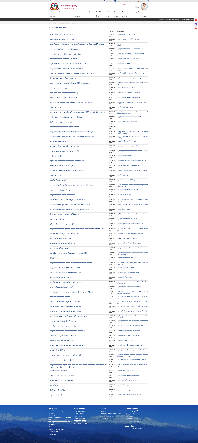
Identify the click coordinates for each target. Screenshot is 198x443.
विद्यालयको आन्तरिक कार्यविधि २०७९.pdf (128, 238)
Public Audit (52, 434)
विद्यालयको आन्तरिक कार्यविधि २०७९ (61, 238)
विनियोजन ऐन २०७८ (56, 258)
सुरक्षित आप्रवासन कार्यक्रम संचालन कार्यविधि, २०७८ (66, 272)
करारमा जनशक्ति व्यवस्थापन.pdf (126, 370)
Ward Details (144, 14)
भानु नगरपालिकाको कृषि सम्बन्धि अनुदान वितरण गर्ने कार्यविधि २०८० (70, 204)
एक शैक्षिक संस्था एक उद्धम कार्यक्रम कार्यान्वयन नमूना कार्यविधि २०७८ (70, 253)
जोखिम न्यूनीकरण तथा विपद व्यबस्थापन (61, 380)
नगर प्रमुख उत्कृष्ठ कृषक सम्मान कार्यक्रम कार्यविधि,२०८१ (67, 151)
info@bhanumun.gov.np (131, 418)
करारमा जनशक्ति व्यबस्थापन (58, 371)
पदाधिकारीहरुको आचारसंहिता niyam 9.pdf (129, 375)
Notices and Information (78, 14)
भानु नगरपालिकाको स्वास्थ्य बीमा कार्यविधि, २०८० (64, 195)
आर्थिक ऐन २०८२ (55, 107)
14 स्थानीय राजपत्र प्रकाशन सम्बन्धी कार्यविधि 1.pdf (131, 325)
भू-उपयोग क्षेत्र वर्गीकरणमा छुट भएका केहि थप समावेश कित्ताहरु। (69, 64)
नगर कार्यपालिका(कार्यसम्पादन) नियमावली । (63, 336)
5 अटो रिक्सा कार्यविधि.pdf (125, 155)
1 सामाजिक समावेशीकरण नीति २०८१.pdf (128, 189)
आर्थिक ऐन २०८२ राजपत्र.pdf (126, 107)
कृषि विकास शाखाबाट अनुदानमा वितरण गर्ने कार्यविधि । (66, 311)
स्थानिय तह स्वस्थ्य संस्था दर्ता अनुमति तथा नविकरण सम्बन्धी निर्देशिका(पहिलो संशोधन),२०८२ (77, 112)
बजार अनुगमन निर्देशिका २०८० (59, 219)
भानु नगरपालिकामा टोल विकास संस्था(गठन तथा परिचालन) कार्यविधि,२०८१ (72, 136)
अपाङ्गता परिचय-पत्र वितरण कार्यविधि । (62, 360)
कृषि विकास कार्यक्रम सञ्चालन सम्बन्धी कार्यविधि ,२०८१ (66, 127)
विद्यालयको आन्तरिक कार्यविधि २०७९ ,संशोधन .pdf (130, 58)
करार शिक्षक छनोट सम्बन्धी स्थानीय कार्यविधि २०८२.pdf (131, 92)
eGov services (53, 14)
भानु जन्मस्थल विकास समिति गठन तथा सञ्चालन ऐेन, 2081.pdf (133, 170)
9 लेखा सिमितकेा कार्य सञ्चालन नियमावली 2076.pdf (131, 287)
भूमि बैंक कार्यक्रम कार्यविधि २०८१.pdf (127, 141)
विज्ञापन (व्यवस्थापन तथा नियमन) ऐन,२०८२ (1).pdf (130, 78)
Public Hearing (53, 431)
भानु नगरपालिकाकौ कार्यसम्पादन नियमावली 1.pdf (130, 335)
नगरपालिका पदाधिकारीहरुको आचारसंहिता (62, 376)
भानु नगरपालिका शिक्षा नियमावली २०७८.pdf (128, 248)
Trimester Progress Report (57, 429)
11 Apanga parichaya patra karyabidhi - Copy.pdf (132, 359)
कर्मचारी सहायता (107, 14)
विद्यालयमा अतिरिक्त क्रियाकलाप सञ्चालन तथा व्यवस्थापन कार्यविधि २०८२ (72, 102)
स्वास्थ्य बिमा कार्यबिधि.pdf (125, 194)
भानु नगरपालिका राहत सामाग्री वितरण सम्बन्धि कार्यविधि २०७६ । (69, 316)
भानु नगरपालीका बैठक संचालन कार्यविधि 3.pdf (129, 330)
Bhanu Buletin (115, 14)
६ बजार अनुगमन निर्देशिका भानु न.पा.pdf (128, 218)
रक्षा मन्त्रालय (51, 415)
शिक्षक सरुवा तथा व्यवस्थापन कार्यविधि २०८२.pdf (130, 97)
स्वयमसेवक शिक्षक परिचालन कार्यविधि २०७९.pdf (130, 243)
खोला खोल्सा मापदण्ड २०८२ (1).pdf (127, 87)
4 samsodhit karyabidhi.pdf (128, 228)
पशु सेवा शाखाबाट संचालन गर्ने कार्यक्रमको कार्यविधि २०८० (67, 200)
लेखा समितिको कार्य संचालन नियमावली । (62, 287)
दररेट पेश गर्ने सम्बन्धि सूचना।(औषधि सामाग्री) (159, 19)
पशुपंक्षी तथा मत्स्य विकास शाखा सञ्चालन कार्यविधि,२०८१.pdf (132, 160)
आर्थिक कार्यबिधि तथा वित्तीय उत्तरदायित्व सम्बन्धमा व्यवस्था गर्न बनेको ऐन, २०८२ (73, 73)
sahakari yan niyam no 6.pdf (126, 385)
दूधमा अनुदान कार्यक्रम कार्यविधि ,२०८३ (62, 39)
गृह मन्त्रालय (51, 413)
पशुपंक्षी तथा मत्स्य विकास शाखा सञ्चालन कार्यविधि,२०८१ (67, 161)
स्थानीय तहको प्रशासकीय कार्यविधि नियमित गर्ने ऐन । (66, 282)
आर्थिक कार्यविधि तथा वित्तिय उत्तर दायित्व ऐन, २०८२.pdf (131, 73)
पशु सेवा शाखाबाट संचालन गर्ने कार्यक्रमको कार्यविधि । (66, 306)
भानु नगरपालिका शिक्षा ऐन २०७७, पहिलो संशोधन (64, 49)
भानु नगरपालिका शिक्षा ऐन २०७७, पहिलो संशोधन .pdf (131, 49)
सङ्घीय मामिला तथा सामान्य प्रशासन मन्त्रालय (59, 411)
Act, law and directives (107, 416)
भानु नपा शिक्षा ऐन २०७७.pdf (125, 277)
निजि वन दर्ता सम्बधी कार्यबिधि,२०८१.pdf (128, 121)
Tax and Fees (104, 418)
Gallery (91, 12)
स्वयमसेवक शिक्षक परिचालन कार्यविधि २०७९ (63, 243)
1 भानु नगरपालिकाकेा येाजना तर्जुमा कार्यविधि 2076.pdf (131, 350)
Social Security (79, 413)
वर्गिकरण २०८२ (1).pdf (124, 63)
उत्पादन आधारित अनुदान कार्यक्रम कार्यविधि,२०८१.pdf (131, 146)
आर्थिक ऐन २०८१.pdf (124, 175)
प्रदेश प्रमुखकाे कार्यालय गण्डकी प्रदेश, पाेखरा (59, 422)
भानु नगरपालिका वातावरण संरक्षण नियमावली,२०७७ (65, 268)
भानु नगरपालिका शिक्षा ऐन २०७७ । (60, 277)
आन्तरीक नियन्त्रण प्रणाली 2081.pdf (127, 180)
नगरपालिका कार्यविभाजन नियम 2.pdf (127, 340)
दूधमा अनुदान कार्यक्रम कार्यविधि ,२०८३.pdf (129, 39)
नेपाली (130, 4)
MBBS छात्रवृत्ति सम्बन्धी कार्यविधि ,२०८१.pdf (129, 165)
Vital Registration (80, 411)
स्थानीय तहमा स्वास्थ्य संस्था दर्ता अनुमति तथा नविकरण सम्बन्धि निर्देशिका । (72, 292)
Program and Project (126, 14)
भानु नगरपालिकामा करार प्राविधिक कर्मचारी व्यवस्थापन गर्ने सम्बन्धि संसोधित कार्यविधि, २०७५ (77, 229)
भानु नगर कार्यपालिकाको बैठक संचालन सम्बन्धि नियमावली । (67, 331)
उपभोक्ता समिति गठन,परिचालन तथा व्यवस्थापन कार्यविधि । (67, 345)
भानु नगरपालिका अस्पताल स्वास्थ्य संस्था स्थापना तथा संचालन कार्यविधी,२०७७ (73, 263)
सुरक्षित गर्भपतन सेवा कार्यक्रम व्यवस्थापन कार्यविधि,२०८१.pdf (132, 117)
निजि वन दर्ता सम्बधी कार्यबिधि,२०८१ (61, 122)
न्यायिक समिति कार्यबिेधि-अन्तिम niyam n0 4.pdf (130, 394)
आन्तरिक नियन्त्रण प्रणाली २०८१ (60, 180)
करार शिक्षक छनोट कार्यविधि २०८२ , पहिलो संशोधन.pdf (131, 53)
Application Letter (80, 418)
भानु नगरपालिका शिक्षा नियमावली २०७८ (61, 248)
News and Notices (105, 411)
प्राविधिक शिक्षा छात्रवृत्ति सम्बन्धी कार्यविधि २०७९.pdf (131, 233)
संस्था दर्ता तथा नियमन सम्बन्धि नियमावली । (63, 321)
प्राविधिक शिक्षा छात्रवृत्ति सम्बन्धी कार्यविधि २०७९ (64, 234)
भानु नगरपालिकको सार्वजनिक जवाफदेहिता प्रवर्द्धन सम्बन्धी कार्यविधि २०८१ (72, 185)
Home (61, 12)
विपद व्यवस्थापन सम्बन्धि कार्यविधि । (60, 297)
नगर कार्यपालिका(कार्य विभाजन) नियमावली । (63, 340)
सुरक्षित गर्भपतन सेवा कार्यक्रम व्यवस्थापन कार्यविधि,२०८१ (67, 117)
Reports (137, 12)
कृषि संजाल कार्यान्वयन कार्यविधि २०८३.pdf (128, 34)
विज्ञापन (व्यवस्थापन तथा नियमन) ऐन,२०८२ (63, 78)
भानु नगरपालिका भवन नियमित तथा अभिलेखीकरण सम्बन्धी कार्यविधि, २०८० (72, 209)
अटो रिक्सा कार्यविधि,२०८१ (58, 156)
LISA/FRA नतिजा (99, 14)
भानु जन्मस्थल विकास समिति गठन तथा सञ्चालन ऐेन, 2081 (67, 170)
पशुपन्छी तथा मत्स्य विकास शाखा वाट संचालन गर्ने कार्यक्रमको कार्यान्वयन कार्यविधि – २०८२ (77, 44)
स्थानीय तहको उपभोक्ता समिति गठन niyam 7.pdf (130, 345)
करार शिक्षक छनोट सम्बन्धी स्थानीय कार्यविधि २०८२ (65, 93)
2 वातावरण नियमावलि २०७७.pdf (126, 267)
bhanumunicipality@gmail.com (133, 421)
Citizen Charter (79, 416)
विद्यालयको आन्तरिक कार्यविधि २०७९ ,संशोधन (63, 59)
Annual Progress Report (56, 427)
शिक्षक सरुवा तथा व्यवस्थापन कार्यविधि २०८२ (63, 98)
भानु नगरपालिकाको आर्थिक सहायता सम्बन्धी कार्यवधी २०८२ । (68, 68)
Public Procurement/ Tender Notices (110, 413)
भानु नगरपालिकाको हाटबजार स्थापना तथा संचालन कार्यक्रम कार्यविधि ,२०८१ (72, 132)
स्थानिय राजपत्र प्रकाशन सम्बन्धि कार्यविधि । (63, 326)
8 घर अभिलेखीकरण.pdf (124, 209)
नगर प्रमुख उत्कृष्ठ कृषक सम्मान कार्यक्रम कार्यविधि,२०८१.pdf (133, 150)
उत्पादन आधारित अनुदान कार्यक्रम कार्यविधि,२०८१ (65, 146)
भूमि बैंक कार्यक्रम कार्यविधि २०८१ (60, 141)
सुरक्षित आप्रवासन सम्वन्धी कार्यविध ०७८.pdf (129, 272)
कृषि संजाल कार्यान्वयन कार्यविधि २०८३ (61, 34)
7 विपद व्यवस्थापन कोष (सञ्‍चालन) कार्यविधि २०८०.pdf (131, 214)
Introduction (69, 12)
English (124, 4)
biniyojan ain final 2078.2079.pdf (128, 257)
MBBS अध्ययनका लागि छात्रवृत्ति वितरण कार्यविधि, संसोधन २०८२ (70, 83)
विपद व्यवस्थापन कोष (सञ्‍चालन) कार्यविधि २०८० (64, 214)
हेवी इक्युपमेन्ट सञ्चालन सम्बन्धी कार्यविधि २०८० (64, 224)
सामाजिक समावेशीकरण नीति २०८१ (60, 190)
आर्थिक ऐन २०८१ (55, 175)
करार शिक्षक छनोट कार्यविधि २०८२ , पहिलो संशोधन (65, 54)
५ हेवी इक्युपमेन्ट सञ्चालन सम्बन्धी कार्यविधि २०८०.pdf (131, 223)
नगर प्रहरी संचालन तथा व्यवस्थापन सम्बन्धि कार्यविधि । (66, 355)
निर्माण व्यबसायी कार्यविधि (57, 390)
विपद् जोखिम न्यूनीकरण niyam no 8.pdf (128, 380)
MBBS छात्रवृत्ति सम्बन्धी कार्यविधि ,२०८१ (62, 166)
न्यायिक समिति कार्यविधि (57, 395)
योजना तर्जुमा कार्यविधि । (57, 350)
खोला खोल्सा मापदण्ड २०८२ (58, 88)
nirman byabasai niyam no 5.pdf (127, 390)
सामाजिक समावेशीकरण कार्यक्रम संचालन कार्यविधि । (66, 302)
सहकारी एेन (54, 385)
